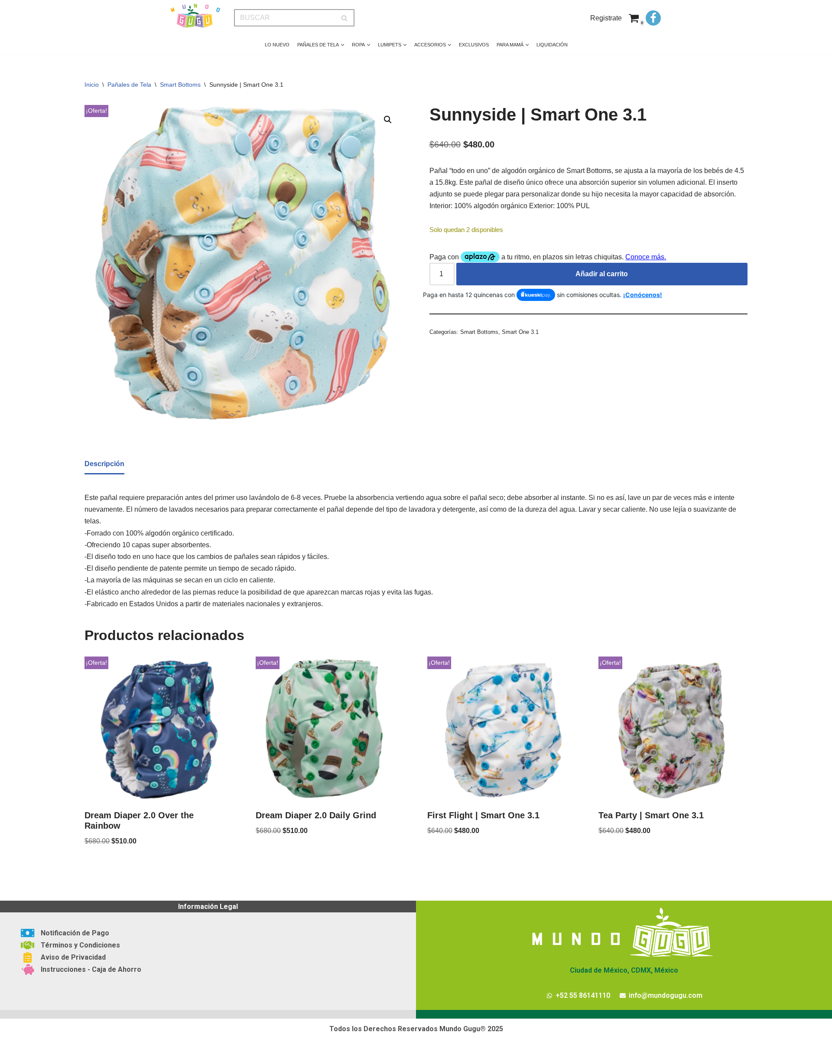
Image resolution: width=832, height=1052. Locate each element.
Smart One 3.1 (520, 332)
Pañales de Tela (129, 84)
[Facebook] (653, 18)
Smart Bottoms (180, 84)
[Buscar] (344, 17)
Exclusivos (474, 44)
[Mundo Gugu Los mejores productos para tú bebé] (195, 15)
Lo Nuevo (277, 44)
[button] (342, 44)
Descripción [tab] (104, 463)
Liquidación (552, 44)
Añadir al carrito (601, 274)
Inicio (91, 84)
